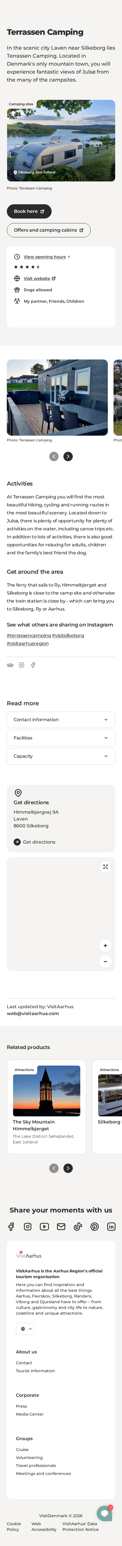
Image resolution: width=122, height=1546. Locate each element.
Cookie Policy (14, 1526)
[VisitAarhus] (33, 1254)
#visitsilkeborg (68, 635)
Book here (26, 211)
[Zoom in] (105, 945)
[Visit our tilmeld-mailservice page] (61, 1227)
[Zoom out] (105, 961)
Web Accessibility (43, 1526)
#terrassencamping (29, 635)
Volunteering (29, 1457)
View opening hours (45, 256)
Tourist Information (35, 1370)
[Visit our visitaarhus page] (11, 1227)
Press (21, 1406)
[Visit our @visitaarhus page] (78, 1227)
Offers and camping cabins (45, 230)
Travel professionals (36, 1465)
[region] (61, 914)
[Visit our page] (28, 1227)
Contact (24, 1362)
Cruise (22, 1449)
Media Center (30, 1414)
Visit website (37, 278)
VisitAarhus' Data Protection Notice (80, 1526)
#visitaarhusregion (28, 643)
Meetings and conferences (43, 1473)
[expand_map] (105, 866)
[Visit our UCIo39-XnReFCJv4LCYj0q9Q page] (44, 1227)
